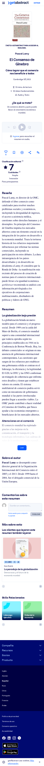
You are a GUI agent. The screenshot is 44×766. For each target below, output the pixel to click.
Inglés (4, 671)
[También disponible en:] (38, 152)
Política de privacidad (10, 716)
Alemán (5, 676)
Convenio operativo (9, 726)
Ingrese (16, 136)
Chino (4, 691)
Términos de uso (8, 721)
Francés (5, 700)
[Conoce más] (22, 161)
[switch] (22, 127)
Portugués (6, 696)
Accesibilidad (7, 731)
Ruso (4, 686)
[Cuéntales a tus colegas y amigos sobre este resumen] (30, 152)
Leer (22, 447)
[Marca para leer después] (13, 152)
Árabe (4, 705)
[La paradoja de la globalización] (22, 548)
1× (9, 127)
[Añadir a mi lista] (22, 152)
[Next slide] (40, 586)
